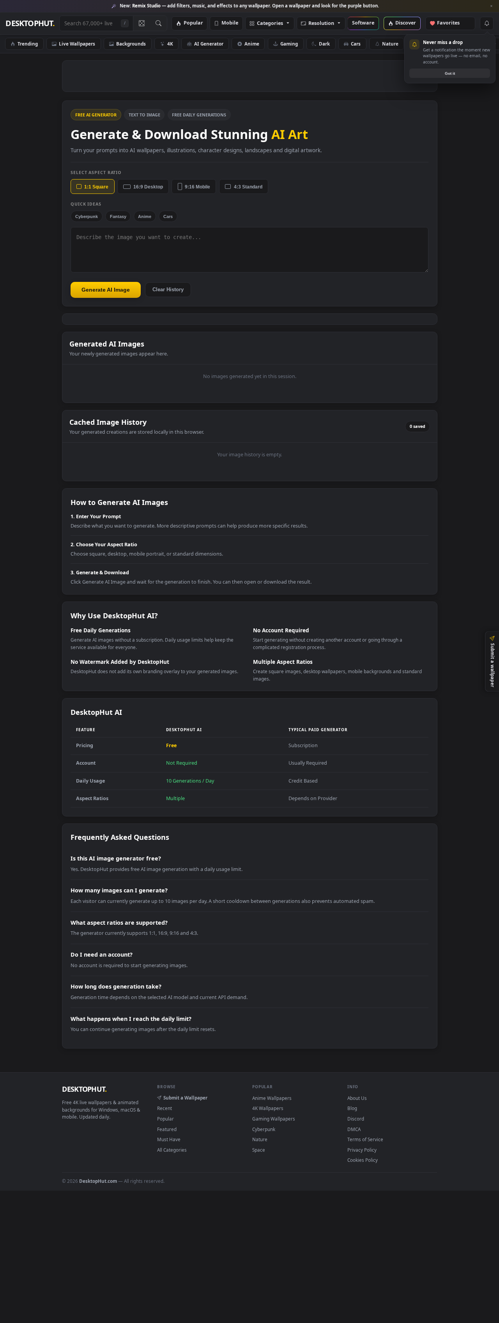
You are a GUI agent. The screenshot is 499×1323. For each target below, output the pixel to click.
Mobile (229, 23)
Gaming (289, 43)
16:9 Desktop (148, 186)
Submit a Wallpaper (185, 1097)
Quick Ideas (86, 204)
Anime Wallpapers (272, 1098)
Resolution (321, 23)
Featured (167, 1129)
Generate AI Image (105, 290)
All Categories (172, 1150)
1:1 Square (96, 186)
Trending (28, 43)
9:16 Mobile (197, 186)
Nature (390, 43)
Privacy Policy (362, 1150)
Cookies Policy (362, 1160)
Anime (251, 43)
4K (170, 43)
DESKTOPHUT (84, 1089)
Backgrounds (131, 43)
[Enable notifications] (486, 23)
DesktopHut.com (98, 1181)
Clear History (168, 289)
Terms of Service (365, 1139)
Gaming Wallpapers (273, 1118)
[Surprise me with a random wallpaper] (141, 23)
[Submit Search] (158, 23)
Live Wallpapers (77, 43)
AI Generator (208, 43)
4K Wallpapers (267, 1108)
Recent (164, 1108)
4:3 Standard (248, 186)
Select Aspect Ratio (96, 172)
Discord (355, 1118)
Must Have (168, 1139)
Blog (352, 1108)
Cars (356, 43)
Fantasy (118, 216)
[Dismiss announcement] (491, 6)
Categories (270, 23)
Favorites (452, 23)
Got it (450, 73)
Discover (405, 23)
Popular (193, 23)
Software (363, 23)
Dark (324, 43)
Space (258, 1150)
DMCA (354, 1129)
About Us (357, 1098)
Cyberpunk (86, 216)
